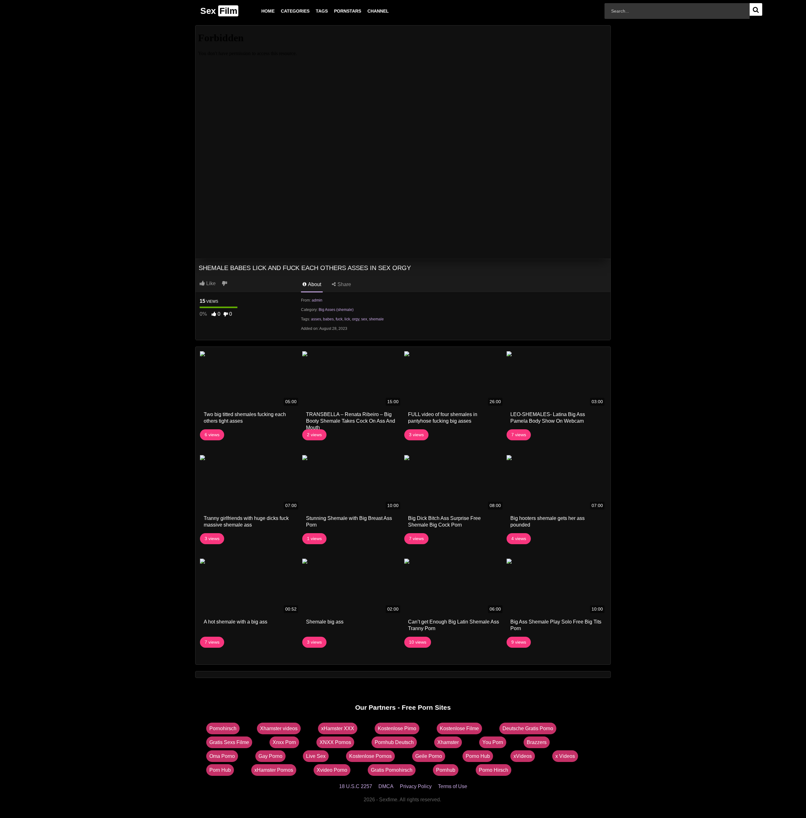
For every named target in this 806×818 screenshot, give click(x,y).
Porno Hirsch (493, 770)
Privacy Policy (416, 786)
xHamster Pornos (273, 770)
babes (328, 319)
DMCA (386, 786)
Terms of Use (452, 786)
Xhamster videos (279, 728)
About (314, 284)
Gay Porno (270, 756)
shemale (376, 319)
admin (317, 300)
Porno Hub (478, 756)
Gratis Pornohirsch (391, 770)
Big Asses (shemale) (336, 309)
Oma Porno (222, 756)
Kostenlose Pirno (397, 728)
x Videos (565, 756)
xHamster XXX (337, 728)
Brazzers (537, 742)
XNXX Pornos (335, 742)
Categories (285, 11)
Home (257, 11)
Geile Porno (428, 756)
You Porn (492, 742)
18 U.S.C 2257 (355, 786)
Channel (368, 11)
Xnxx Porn (284, 742)
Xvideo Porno (332, 770)
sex (364, 319)
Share (343, 284)
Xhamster (448, 742)
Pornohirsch (222, 728)
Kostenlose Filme (459, 728)
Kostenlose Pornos (370, 756)
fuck (339, 319)
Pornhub (445, 770)
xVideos (523, 756)
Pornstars (337, 11)
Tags (312, 11)
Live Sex (316, 756)
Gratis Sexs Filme (229, 742)
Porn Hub (220, 770)
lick (347, 319)
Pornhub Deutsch (394, 742)
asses (316, 319)
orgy (355, 319)
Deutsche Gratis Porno (527, 728)
